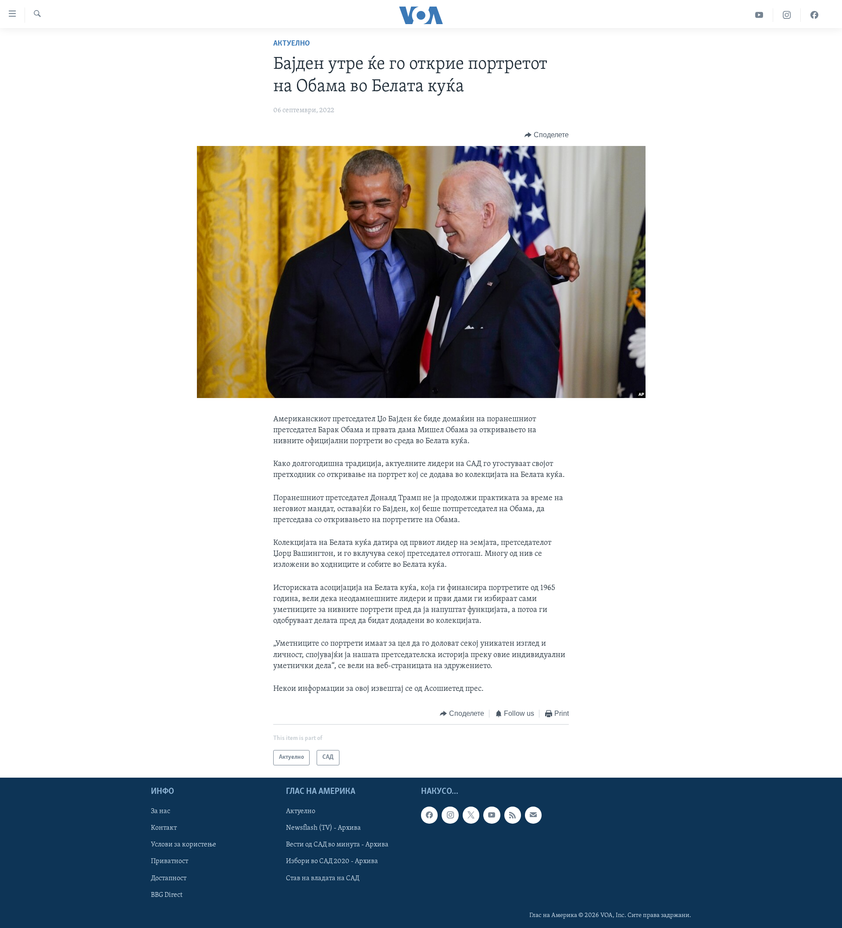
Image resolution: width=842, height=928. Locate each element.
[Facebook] (814, 15)
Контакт (164, 828)
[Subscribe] (533, 815)
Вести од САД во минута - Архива (337, 844)
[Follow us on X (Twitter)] (471, 815)
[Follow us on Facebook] (429, 815)
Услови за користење (183, 844)
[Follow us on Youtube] (491, 815)
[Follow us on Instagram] (450, 815)
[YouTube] (759, 15)
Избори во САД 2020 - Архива (332, 861)
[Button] (546, 135)
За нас (160, 811)
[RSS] (512, 815)
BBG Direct (166, 894)
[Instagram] (787, 15)
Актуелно (291, 44)
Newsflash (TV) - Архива (323, 828)
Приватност (169, 861)
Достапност (168, 878)
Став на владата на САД (322, 878)
